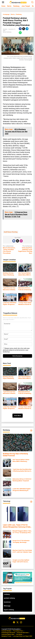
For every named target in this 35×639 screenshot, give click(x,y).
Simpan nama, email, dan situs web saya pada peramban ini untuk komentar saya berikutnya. (16, 350)
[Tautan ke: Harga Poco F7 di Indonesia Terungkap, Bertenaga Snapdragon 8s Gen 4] (7, 544)
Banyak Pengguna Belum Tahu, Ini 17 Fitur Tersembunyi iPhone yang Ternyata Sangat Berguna (22, 532)
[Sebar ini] (20, 28)
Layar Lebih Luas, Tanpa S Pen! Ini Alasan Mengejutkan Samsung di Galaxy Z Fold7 (17, 526)
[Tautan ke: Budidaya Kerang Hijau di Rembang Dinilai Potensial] (17, 442)
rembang (7, 594)
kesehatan (7, 602)
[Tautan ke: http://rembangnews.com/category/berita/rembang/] (31, 430)
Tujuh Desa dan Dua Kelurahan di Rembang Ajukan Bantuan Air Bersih (10, 289)
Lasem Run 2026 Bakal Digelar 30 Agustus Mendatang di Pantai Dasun (9, 303)
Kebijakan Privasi (6, 636)
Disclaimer (19, 634)
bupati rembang (9, 609)
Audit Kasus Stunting (10, 232)
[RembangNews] (18, 2)
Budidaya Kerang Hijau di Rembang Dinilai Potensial (8, 274)
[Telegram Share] (27, 28)
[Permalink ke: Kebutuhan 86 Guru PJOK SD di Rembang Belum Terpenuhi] (25, 282)
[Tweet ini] (23, 28)
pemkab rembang (9, 598)
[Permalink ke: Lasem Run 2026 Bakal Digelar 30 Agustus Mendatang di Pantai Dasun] (10, 297)
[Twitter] (17, 240)
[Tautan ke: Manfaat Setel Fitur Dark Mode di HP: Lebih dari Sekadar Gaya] (7, 553)
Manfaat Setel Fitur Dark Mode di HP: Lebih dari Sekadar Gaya (22, 551)
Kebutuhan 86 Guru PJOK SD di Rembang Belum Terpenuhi (24, 289)
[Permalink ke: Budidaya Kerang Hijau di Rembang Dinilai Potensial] (10, 267)
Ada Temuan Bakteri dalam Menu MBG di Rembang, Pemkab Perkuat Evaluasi (24, 274)
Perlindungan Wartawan (8, 632)
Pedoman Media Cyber (7, 634)
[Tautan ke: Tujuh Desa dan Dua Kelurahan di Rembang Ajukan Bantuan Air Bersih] (7, 472)
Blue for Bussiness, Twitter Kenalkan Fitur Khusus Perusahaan (9, 249)
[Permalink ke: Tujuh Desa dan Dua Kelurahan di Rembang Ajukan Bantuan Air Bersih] (10, 282)
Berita (4, 32)
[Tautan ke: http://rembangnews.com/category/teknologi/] (31, 502)
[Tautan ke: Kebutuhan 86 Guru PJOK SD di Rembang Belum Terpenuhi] (7, 482)
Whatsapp (7, 606)
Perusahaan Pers (18, 631)
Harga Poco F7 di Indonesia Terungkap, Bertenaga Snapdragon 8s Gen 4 (21, 541)
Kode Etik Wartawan (23, 632)
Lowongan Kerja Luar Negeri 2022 (22, 636)
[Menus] (3, 2)
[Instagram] (21, 240)
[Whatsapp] (20, 32)
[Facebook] (13, 240)
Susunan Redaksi (6, 631)
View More (17, 415)
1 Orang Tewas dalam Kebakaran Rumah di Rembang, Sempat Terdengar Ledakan (25, 303)
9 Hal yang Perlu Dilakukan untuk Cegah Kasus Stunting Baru (25, 249)
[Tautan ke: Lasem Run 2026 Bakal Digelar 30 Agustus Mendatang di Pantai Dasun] (7, 492)
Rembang (8, 32)
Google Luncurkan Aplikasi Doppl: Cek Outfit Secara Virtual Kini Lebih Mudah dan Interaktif (21, 561)
